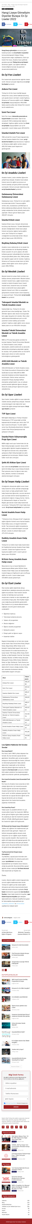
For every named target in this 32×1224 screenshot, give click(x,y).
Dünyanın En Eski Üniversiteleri (20, 945)
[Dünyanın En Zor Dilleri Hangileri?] (6, 990)
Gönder (16, 1107)
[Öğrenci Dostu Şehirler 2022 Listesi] (6, 1008)
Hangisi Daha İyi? (9, 9)
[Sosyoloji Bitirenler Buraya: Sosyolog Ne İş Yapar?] (6, 1060)
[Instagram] (7, 1127)
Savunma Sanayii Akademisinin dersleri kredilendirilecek (18, 1178)
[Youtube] (25, 1127)
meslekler (5, 903)
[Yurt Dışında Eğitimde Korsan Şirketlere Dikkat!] (6, 1170)
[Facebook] (3, 1127)
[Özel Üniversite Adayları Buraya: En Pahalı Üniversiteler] (6, 956)
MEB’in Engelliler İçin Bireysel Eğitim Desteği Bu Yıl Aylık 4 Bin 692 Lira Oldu (20, 1187)
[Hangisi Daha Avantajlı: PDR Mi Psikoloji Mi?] (6, 964)
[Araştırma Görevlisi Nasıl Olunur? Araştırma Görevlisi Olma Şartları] (6, 1017)
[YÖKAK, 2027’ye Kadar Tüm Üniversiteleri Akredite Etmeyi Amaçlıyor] (6, 1147)
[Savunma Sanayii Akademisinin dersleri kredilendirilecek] (6, 1179)
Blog (9, 4)
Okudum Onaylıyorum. (17, 1103)
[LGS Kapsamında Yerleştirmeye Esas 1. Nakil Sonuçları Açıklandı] (6, 1156)
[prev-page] (3, 970)
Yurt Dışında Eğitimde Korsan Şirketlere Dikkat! (20, 1168)
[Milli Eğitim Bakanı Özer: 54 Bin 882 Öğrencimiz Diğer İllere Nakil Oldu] (6, 1138)
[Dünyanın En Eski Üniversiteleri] (6, 947)
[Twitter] (21, 1127)
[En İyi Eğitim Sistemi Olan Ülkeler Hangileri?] (6, 1043)
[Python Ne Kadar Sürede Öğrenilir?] (6, 1025)
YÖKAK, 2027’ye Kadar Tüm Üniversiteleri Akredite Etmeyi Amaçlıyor (21, 1146)
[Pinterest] (16, 1127)
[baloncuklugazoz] (3, 918)
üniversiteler (20, 903)
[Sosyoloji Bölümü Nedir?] (6, 1034)
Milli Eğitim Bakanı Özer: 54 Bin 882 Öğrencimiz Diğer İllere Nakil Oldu (20, 1137)
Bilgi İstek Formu (16, 1075)
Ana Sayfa (4, 4)
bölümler (11, 903)
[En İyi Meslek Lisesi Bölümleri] (6, 999)
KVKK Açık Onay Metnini (11, 1103)
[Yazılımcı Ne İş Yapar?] (6, 1052)
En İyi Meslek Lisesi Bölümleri (20, 997)
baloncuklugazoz (8, 917)
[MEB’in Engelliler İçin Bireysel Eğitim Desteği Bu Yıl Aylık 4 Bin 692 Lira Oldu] (6, 1188)
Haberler (14, 1141)
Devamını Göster (15, 1066)
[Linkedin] (12, 1127)
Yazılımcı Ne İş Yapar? (18, 1049)
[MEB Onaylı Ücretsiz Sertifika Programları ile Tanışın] (6, 982)
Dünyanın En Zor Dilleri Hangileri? (21, 988)
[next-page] (6, 970)
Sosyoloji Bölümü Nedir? (18, 1032)
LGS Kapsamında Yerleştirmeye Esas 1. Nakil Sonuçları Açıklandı (21, 1155)
